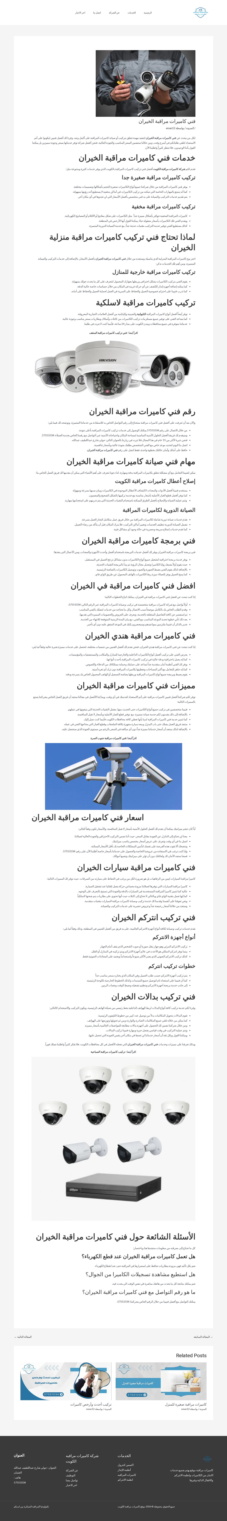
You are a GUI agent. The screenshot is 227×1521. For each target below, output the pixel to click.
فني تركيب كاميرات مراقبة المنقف (108, 332)
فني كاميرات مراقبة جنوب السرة (108, 738)
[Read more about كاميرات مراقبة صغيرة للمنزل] (161, 1380)
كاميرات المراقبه (127, 1474)
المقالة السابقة (203, 1336)
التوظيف (70, 1475)
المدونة (190, 128)
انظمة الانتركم (125, 1479)
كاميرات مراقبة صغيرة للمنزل (186, 1404)
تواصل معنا (72, 1480)
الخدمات (132, 12)
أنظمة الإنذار (124, 1469)
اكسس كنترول (126, 1464)
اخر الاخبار (80, 12)
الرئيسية (148, 12)
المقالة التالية (23, 1336)
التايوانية (141, 313)
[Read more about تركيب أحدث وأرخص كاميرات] (66, 1380)
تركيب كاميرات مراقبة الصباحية (108, 1051)
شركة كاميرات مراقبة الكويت (169, 168)
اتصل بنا (97, 12)
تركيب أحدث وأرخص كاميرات (91, 1404)
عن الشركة (114, 12)
